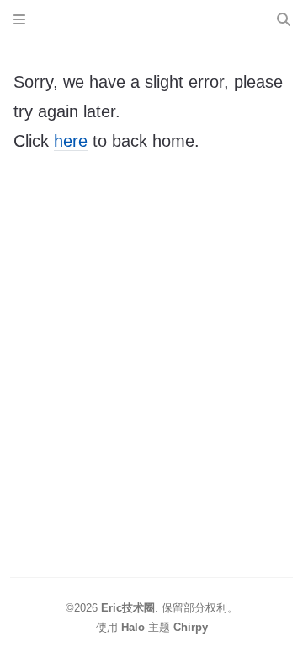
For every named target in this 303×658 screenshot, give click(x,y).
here (71, 141)
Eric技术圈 (128, 607)
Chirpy (190, 627)
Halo (133, 627)
